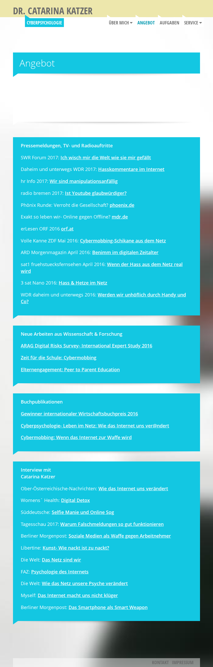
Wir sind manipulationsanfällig (84, 181)
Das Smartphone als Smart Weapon (108, 607)
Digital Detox (75, 500)
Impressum (183, 662)
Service (191, 22)
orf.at (67, 229)
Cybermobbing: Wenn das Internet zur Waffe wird (76, 437)
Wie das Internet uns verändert (133, 488)
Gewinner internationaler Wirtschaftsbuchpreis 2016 (79, 414)
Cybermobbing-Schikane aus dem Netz (123, 240)
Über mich (119, 22)
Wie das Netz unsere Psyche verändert (85, 583)
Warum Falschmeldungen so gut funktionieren (112, 524)
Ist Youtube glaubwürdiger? (96, 193)
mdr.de (120, 217)
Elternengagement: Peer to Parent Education (70, 369)
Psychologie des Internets (60, 572)
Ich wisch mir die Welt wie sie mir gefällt (106, 157)
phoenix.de (122, 205)
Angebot (146, 22)
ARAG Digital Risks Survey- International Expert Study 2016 (86, 345)
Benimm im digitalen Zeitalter (125, 252)
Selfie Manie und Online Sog (83, 512)
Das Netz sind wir (61, 560)
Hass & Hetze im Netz (83, 283)
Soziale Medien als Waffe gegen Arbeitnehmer (120, 536)
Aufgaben (169, 22)
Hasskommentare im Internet (131, 169)
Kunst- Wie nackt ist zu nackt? (76, 548)
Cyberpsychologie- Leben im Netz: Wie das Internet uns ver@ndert (95, 425)
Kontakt (160, 662)
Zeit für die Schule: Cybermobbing (58, 357)
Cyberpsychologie (44, 22)
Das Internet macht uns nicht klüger (78, 595)
